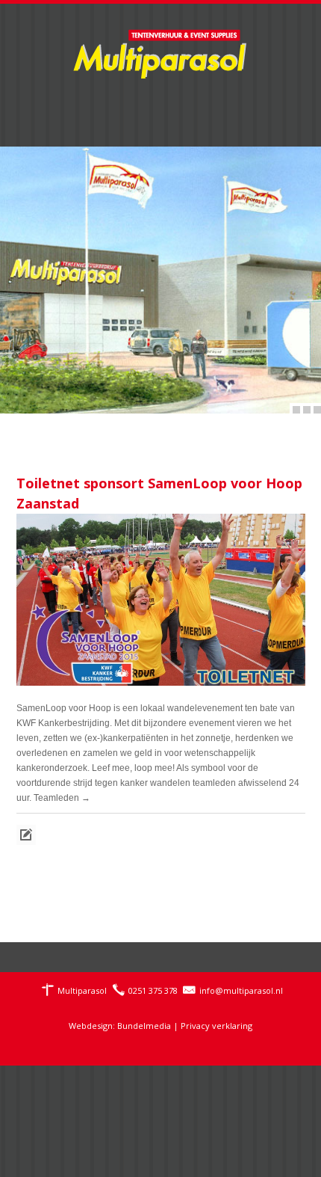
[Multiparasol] (160, 44)
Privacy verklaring (216, 1025)
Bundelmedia (144, 1025)
